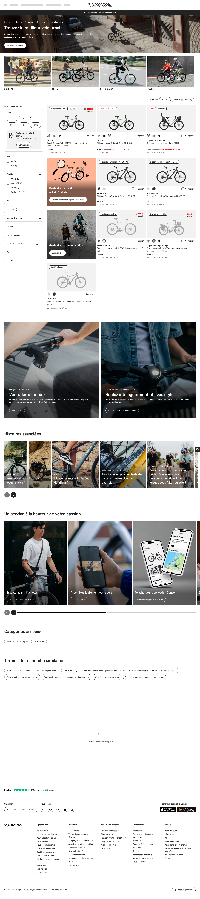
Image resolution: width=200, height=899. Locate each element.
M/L (12, 125)
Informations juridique (45, 855)
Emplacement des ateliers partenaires (144, 835)
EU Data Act (41, 869)
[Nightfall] (59, 135)
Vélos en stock (107, 834)
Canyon (7, 22)
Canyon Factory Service (78, 851)
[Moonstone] (98, 135)
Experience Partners (76, 854)
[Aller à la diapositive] (70, 494)
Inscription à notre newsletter (22, 809)
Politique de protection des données (47, 860)
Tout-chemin (39, 641)
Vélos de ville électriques (17, 641)
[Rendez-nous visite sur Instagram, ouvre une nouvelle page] (50, 809)
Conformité (41, 865)
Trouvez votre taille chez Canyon (114, 837)
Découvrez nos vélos (15, 45)
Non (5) (13, 165)
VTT (166, 837)
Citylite (100, 140)
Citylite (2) (15, 179)
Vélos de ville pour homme (46, 670)
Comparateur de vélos (110, 841)
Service (67, 5)
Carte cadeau (106, 848)
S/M (24, 118)
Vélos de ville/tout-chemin (176, 845)
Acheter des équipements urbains (122, 410)
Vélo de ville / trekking (23, 22)
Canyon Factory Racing (46, 837)
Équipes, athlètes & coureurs (80, 840)
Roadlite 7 (51, 298)
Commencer (24, 144)
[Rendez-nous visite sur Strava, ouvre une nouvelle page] (64, 809)
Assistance (137, 830)
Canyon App (73, 861)
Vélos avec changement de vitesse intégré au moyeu (154, 670)
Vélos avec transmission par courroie (22, 677)
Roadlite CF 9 (152, 193)
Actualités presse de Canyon (48, 848)
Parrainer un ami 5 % (109, 845)
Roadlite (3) (15, 187)
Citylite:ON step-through (157, 245)
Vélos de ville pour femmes (18, 670)
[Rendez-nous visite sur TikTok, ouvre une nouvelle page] (71, 809)
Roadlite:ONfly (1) (17, 192)
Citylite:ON (51, 140)
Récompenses (42, 841)
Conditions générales (45, 852)
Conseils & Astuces (76, 847)
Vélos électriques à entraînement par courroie (144, 677)
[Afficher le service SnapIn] (197, 449)
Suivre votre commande (143, 858)
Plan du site (73, 865)
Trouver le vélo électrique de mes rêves (68, 199)
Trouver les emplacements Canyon (79, 835)
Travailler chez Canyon (45, 845)
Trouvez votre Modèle (110, 830)
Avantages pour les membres (80, 858)
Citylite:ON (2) (16, 183)
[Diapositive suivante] (13, 495)
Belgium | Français (185, 889)
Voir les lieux (17, 410)
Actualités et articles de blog (80, 844)
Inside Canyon (42, 830)
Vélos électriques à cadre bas (107, 677)
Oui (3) (13, 161)
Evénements (73, 830)
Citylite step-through (156, 140)
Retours (136, 851)
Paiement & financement (143, 844)
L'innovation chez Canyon (46, 834)
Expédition (137, 840)
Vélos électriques (172, 841)
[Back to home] (100, 5)
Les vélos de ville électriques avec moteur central (105, 670)
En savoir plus (58, 253)
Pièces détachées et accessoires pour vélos (178, 849)
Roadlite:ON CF (103, 245)
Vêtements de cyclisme (174, 854)
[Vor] (13, 612)
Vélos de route (171, 830)
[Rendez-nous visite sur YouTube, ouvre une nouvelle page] (57, 809)
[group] (99, 73)
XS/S (36, 125)
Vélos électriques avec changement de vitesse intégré (66, 677)
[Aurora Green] (54, 135)
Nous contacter (139, 861)
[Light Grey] (104, 188)
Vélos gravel (170, 834)
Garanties (137, 847)
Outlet (167, 858)
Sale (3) (13, 209)
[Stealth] (98, 241)
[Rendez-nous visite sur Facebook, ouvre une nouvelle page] (43, 809)
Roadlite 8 (101, 193)
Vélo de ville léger (71, 670)
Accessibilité (41, 872)
